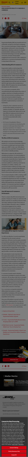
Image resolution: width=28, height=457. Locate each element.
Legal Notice (21, 444)
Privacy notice (15, 444)
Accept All (14, 455)
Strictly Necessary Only (14, 451)
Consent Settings (14, 447)
